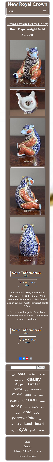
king (13, 430)
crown (29, 400)
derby (16, 405)
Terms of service (27, 455)
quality (34, 379)
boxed (17, 389)
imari (39, 423)
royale (17, 394)
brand (41, 430)
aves (42, 407)
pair (18, 413)
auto (36, 413)
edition (14, 400)
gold (27, 411)
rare (41, 374)
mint (41, 395)
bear (35, 395)
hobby (35, 407)
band (28, 423)
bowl (12, 425)
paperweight (23, 417)
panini (31, 374)
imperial (27, 408)
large (26, 390)
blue (19, 424)
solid (21, 374)
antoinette (36, 389)
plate (33, 430)
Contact (28, 446)
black (13, 375)
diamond (19, 380)
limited (34, 384)
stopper (20, 384)
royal (22, 429)
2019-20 (40, 419)
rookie (28, 395)
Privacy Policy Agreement (27, 451)
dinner (42, 401)
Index (27, 441)
